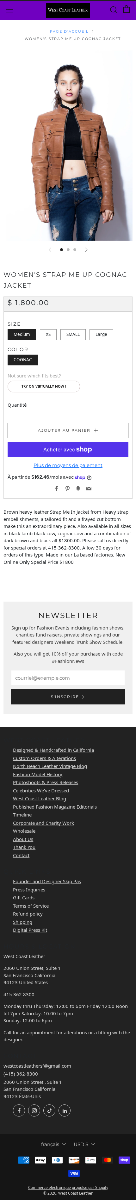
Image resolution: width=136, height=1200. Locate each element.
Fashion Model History (37, 774)
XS (48, 334)
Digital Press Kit (30, 930)
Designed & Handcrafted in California (53, 750)
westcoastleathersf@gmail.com (37, 1066)
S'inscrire (65, 696)
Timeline (22, 814)
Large (101, 334)
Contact (21, 855)
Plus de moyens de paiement (68, 465)
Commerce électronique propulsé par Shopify (68, 1187)
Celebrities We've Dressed (41, 790)
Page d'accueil (69, 31)
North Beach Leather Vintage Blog (50, 766)
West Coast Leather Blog (39, 798)
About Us (23, 839)
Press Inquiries (29, 889)
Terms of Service (31, 906)
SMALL (73, 334)
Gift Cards (23, 897)
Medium (22, 334)
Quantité (17, 405)
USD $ (81, 1144)
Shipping (22, 922)
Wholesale (24, 831)
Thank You (24, 847)
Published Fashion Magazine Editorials (55, 806)
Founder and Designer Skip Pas (47, 881)
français (50, 1144)
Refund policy (28, 913)
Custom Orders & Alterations (44, 758)
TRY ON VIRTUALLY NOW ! (44, 386)
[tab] (61, 249)
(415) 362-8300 (20, 1073)
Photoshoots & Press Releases (45, 782)
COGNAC (23, 360)
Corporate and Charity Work (43, 823)
